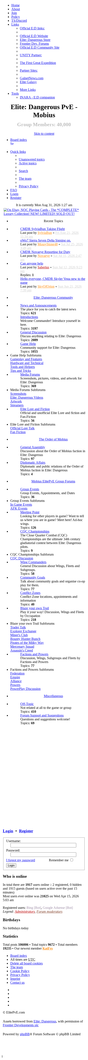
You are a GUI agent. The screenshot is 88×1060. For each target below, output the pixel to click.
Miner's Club (19, 635)
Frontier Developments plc (21, 1025)
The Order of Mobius (53, 439)
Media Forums (30, 374)
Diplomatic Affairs (32, 462)
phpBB (25, 1034)
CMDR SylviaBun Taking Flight (42, 229)
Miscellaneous (53, 696)
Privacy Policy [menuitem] (28, 186)
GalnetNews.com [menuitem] (31, 78)
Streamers (16, 405)
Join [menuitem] (14, 13)
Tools (15, 93)
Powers (15, 685)
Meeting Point (29, 512)
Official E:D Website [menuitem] (34, 36)
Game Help (28, 344)
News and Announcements (38, 305)
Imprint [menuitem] (15, 978)
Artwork (16, 401)
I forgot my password (20, 860)
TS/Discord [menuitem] (19, 20)
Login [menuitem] (14, 194)
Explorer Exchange (23, 631)
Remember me (59, 860)
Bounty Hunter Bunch (25, 639)
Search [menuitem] (12, 143)
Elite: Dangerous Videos (26, 397)
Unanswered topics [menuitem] (32, 159)
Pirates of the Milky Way (27, 642)
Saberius (43, 267)
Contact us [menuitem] (17, 982)
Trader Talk (18, 627)
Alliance (16, 681)
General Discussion (33, 332)
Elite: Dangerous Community (53, 297)
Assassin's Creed (21, 650)
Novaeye (44, 256)
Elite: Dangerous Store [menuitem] (35, 40)
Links (15, 24)
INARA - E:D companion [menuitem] (37, 97)
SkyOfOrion (46, 286)
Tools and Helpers (22, 367)
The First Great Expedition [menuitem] (38, 63)
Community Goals (32, 577)
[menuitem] (15, 9)
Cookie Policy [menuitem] (19, 971)
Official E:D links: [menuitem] (32, 28)
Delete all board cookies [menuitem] (26, 963)
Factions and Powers (34, 654)
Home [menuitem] (15, 5)
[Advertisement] (44, 774)
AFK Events (18, 508)
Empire (15, 677)
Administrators (25, 911)
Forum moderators (49, 911)
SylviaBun (45, 233)
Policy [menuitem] (15, 17)
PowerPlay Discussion (25, 689)
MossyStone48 (48, 244)
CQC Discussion (21, 558)
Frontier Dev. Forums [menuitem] (34, 43)
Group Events (29, 489)
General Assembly (32, 447)
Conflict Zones (30, 593)
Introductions (29, 317)
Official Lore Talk (22, 428)
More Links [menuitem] (28, 89)
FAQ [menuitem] (13, 190)
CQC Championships (34, 531)
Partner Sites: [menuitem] (29, 70)
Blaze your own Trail (34, 608)
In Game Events (21, 504)
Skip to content (44, 133)
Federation (17, 673)
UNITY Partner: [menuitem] (31, 55)
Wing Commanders (33, 562)
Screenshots (18, 393)
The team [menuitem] (25, 178)
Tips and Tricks (20, 370)
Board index (18, 140)
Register (26, 831)
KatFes (48, 948)
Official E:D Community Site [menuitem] (39, 47)
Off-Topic (27, 704)
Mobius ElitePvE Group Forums (53, 481)
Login (8, 831)
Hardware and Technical (26, 363)
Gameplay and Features (26, 359)
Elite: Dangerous (45, 1021)
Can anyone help (31, 263)
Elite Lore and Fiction (35, 409)
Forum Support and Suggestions (42, 715)
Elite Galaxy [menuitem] (28, 82)
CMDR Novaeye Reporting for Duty (45, 252)
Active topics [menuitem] (28, 163)
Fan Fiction (18, 432)
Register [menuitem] (15, 198)
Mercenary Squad (22, 646)
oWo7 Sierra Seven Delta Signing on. (45, 240)
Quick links (18, 151)
